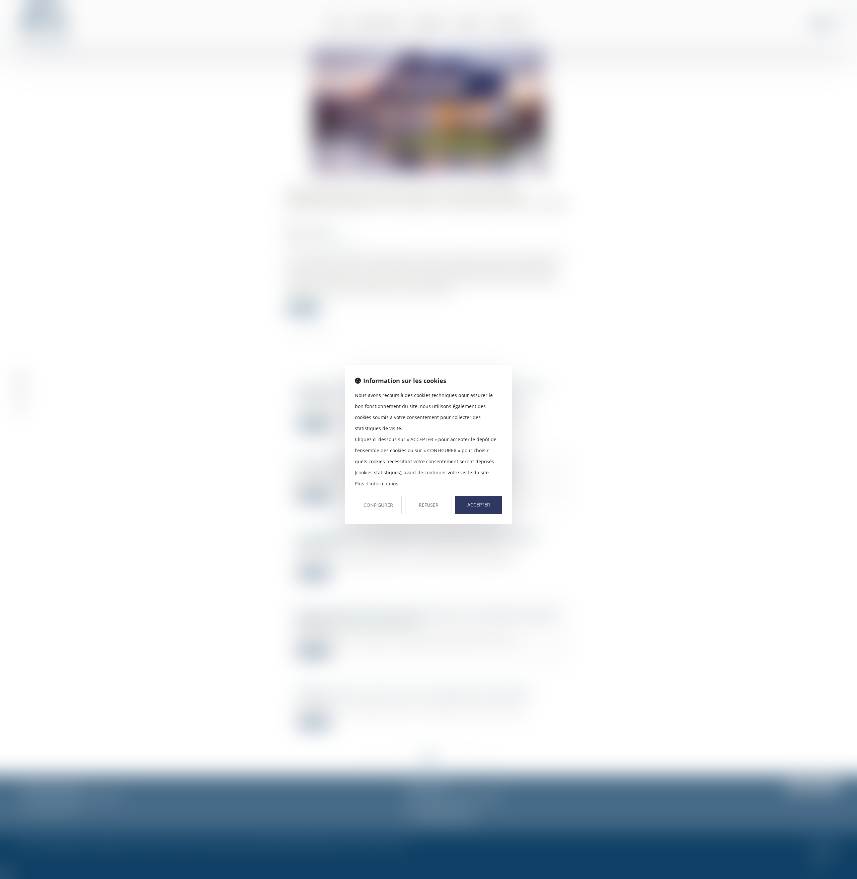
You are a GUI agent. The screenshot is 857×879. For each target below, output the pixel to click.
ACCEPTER (478, 504)
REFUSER (429, 505)
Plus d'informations (376, 483)
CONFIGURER (378, 505)
